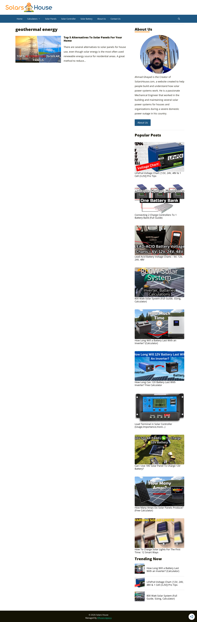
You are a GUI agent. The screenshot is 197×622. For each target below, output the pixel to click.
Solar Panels (50, 18)
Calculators (32, 18)
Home (19, 18)
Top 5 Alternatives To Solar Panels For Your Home (93, 39)
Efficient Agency (104, 618)
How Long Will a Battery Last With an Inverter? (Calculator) (163, 569)
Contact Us (115, 18)
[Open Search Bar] (179, 19)
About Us (101, 18)
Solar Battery (86, 18)
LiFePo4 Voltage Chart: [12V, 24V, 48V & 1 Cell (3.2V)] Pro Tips (165, 583)
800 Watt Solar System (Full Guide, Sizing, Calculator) (162, 597)
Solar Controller (68, 18)
